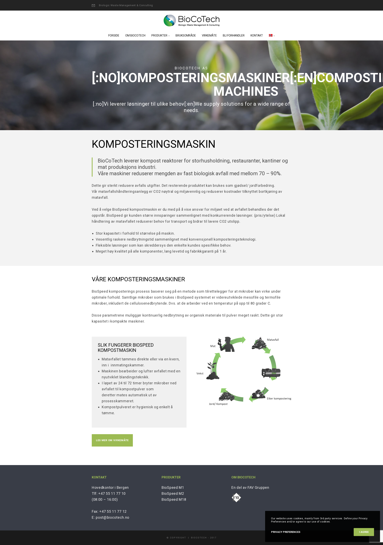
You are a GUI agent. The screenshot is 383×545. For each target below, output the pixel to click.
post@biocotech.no (112, 517)
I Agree (364, 531)
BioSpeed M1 (173, 487)
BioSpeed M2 (173, 493)
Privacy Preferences (285, 531)
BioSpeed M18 (174, 499)
